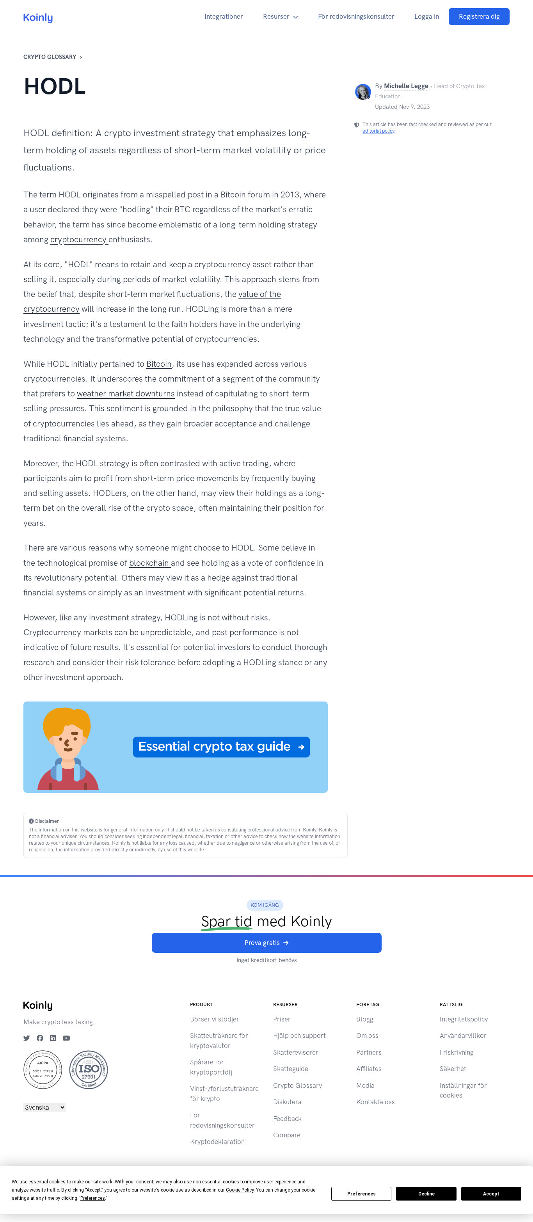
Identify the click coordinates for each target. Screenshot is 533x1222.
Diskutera (287, 1102)
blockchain (150, 563)
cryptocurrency (79, 239)
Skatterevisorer (295, 1052)
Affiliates (369, 1069)
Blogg (364, 1019)
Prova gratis (262, 943)
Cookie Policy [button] (240, 1190)
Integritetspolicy (464, 1019)
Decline (426, 1194)
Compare (286, 1135)
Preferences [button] (92, 1198)
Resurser (276, 16)
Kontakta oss (375, 1102)
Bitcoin (159, 364)
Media (365, 1085)
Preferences (361, 1194)
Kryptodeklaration (217, 1142)
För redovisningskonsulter (356, 16)
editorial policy (378, 131)
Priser (282, 1019)
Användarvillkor (463, 1035)
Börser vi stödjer (214, 1019)
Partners (369, 1052)
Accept (491, 1194)
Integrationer (223, 16)
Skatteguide (290, 1069)
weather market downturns (126, 393)
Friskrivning (457, 1052)
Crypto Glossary (49, 56)
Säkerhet (453, 1069)
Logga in (426, 16)
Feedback (287, 1119)
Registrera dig (479, 16)
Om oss (367, 1035)
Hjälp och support (299, 1035)
